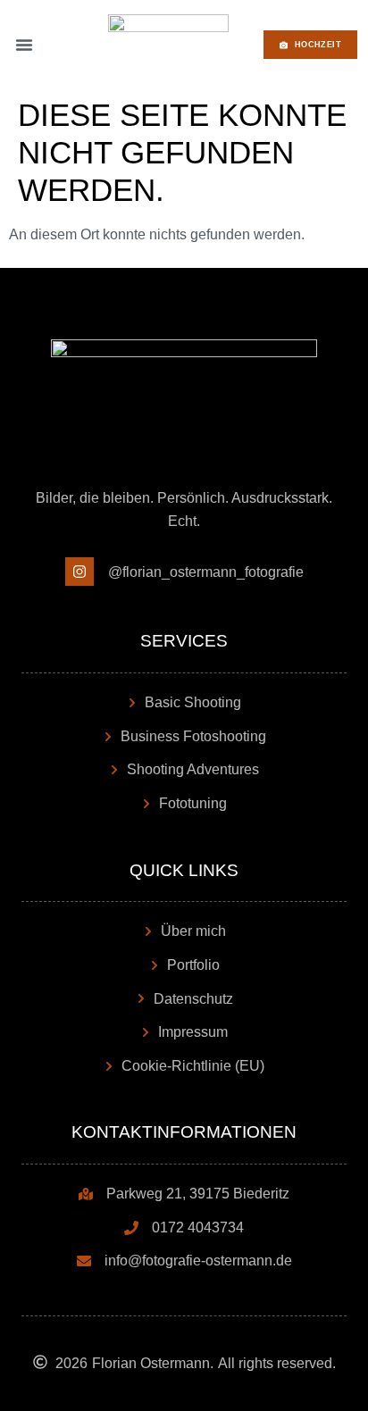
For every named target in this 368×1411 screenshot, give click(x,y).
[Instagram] (79, 571)
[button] (24, 44)
